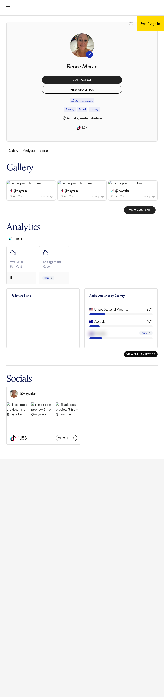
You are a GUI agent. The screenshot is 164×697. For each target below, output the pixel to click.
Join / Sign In (150, 23)
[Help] (131, 23)
